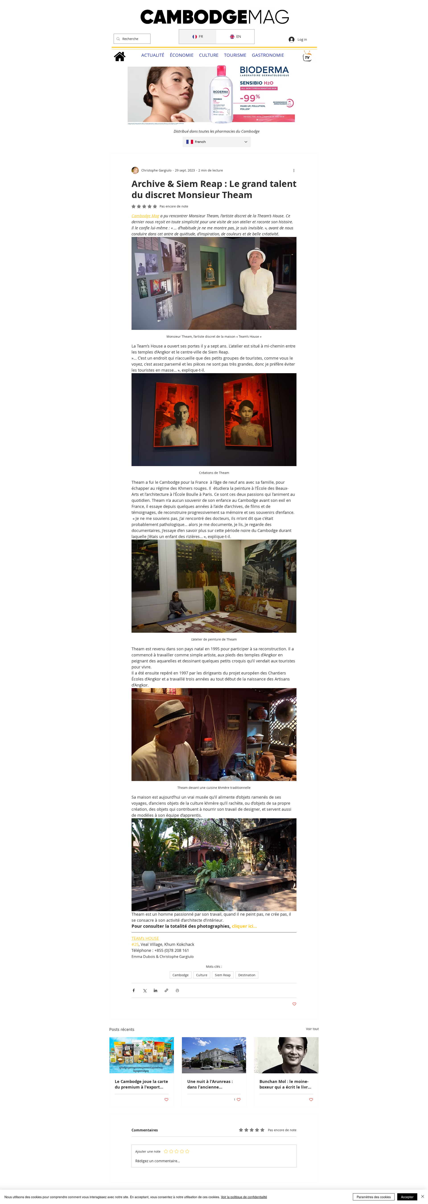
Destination (246, 975)
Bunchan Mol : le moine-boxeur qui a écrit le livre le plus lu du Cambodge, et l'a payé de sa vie (286, 1084)
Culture (201, 975)
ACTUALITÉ (152, 55)
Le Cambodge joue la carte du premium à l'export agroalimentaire (141, 1084)
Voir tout (312, 1029)
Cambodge (181, 975)
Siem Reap (223, 975)
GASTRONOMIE (268, 55)
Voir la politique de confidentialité (244, 1197)
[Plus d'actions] (293, 170)
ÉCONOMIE (181, 55)
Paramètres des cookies (374, 1197)
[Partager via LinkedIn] (155, 990)
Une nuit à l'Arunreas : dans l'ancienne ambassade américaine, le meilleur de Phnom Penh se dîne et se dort (213, 1084)
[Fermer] (422, 1196)
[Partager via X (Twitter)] (144, 990)
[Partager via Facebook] (134, 990)
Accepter (407, 1197)
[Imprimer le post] (177, 990)
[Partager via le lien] (166, 990)
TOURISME (235, 55)
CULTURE (208, 55)
